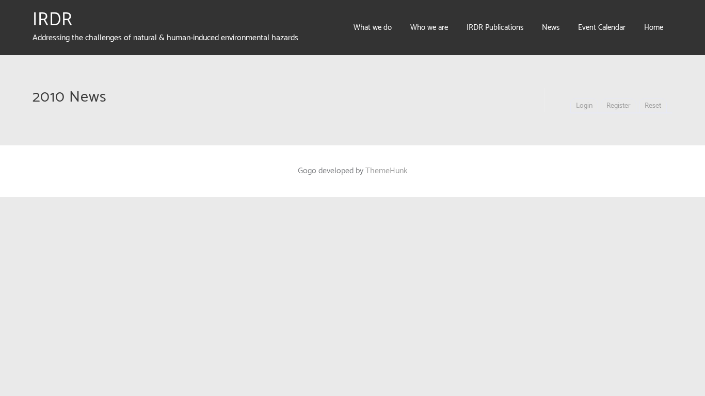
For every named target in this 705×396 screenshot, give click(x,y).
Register (618, 106)
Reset (653, 106)
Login (584, 106)
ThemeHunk (386, 171)
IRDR (53, 20)
